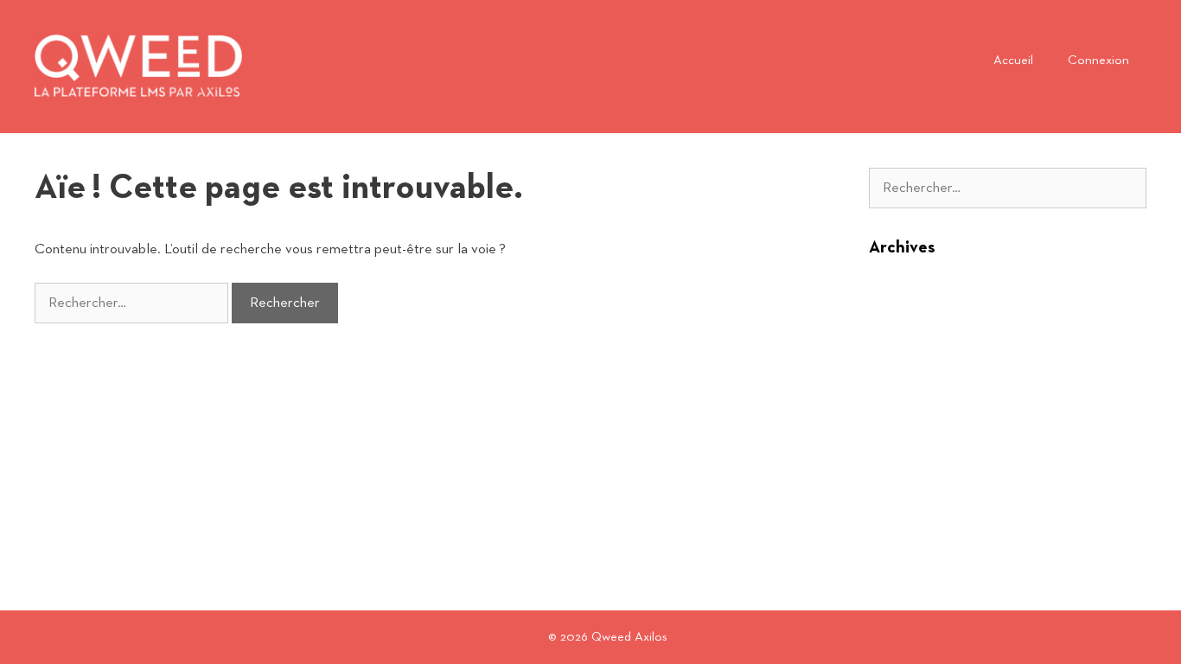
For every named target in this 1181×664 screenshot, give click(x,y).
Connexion (1098, 60)
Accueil (1013, 60)
